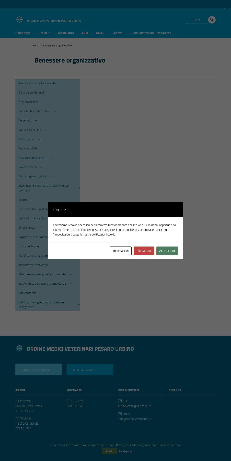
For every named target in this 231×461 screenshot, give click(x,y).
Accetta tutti (167, 250)
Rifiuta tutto (144, 250)
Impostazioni (121, 250)
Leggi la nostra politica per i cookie (94, 234)
